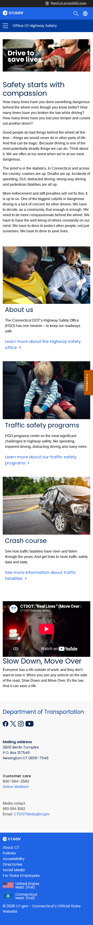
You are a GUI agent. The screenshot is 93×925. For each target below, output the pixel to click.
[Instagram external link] (21, 723)
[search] (76, 13)
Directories (12, 864)
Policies (9, 853)
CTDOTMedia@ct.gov (31, 814)
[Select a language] (85, 13)
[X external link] (13, 723)
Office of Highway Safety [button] (26, 26)
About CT (11, 847)
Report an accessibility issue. (69, 3)
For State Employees (21, 875)
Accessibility (14, 858)
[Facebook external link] (6, 723)
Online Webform (16, 787)
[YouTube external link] (29, 723)
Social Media (14, 870)
